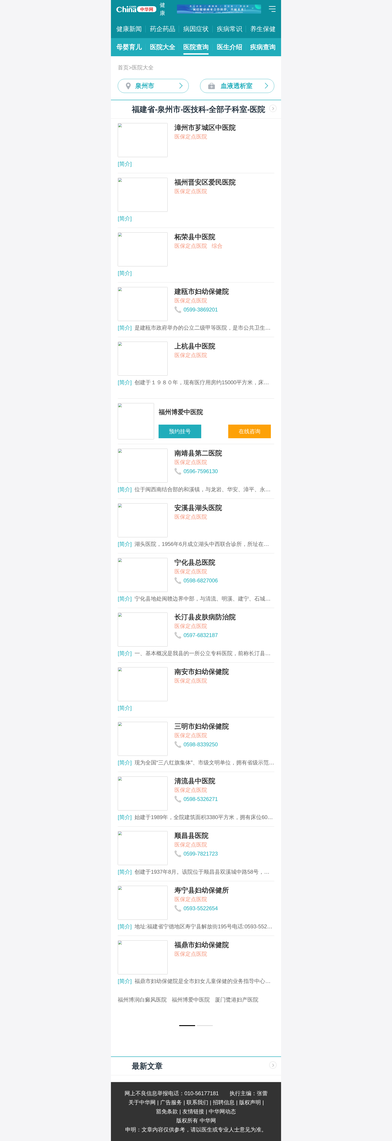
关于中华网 (142, 1102)
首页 (123, 67)
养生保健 (263, 28)
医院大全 (162, 47)
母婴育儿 (129, 47)
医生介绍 (229, 47)
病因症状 (196, 28)
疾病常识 (229, 28)
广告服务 (171, 1102)
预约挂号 (180, 431)
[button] (187, 1025)
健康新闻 (129, 28)
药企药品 (162, 28)
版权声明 (250, 1102)
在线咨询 (249, 431)
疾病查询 (263, 47)
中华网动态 (222, 1111)
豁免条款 (167, 1111)
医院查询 (196, 47)
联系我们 (197, 1102)
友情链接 (193, 1111)
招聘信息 (224, 1102)
